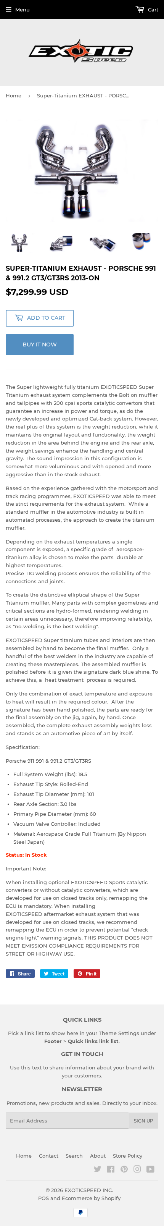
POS (43, 1198)
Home (13, 95)
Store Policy (127, 1156)
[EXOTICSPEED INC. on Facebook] (111, 1170)
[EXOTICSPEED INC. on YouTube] (150, 1170)
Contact (48, 1156)
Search (74, 1156)
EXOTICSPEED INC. (88, 1190)
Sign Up (143, 1121)
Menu (22, 9)
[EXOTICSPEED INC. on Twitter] (97, 1170)
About (98, 1156)
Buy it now (40, 344)
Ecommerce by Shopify (91, 1198)
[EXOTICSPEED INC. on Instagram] (137, 1170)
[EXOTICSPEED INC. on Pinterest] (124, 1170)
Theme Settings (119, 1033)
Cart (152, 9)
